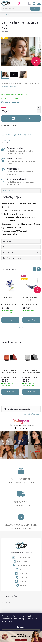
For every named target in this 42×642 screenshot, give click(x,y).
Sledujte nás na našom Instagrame (22, 427)
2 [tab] (22, 327)
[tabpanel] (10, 299)
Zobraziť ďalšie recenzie (31, 414)
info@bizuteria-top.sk (23, 557)
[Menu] (39, 3)
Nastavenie (21, 627)
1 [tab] (20, 327)
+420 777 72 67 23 (23, 561)
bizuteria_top (23, 581)
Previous (34, 269)
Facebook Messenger (23, 565)
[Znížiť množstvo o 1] (38, 111)
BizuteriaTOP (23, 573)
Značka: (5, 140)
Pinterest (23, 585)
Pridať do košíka (23, 118)
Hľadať (35, 9)
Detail (10, 320)
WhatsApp (22, 569)
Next (39, 269)
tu (23, 621)
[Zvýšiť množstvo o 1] (38, 107)
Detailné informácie (7, 87)
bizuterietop (23, 577)
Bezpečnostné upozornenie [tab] (12, 258)
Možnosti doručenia (12, 102)
